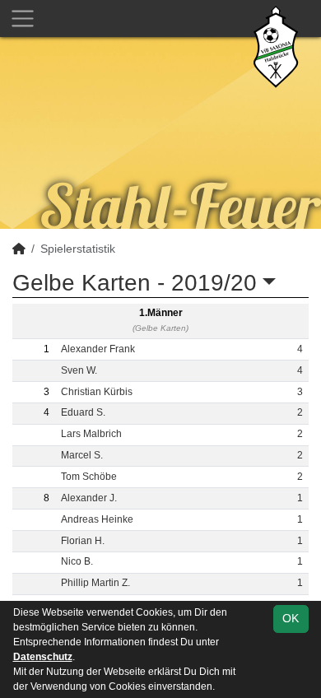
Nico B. (77, 561)
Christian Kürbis (97, 392)
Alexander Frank (98, 349)
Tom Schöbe (89, 476)
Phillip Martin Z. (95, 583)
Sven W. (79, 370)
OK (290, 618)
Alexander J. (89, 498)
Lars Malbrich (91, 434)
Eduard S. (83, 412)
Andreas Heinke (97, 519)
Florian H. (83, 541)
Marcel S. (82, 455)
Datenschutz (42, 657)
